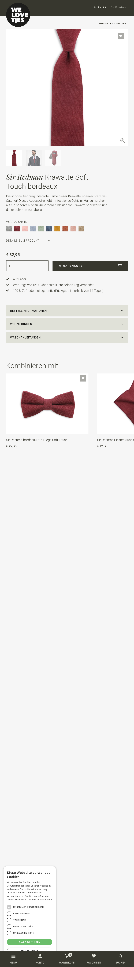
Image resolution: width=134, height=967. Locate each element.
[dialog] (29, 915)
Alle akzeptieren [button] (29, 941)
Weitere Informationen (40, 899)
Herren (103, 23)
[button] (67, 310)
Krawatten (119, 23)
